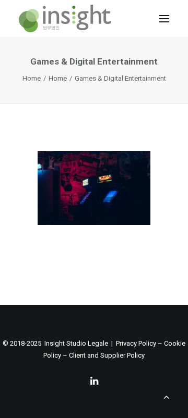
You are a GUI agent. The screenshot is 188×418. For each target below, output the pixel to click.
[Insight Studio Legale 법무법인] (65, 18)
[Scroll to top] (167, 395)
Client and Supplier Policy (107, 355)
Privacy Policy (136, 343)
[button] (164, 18)
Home (31, 78)
